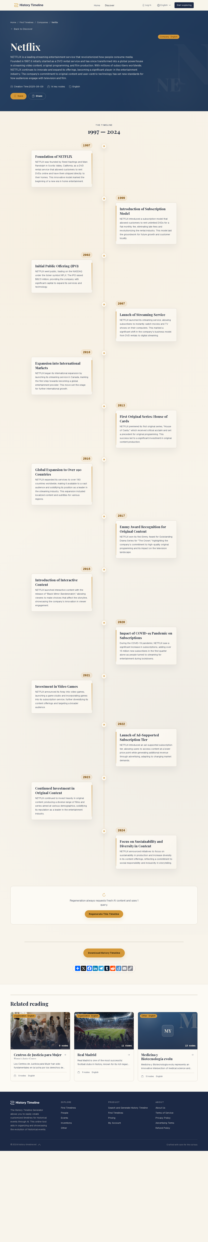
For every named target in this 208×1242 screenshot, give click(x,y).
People (64, 1112)
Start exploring (184, 5)
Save (20, 96)
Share (39, 96)
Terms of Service (164, 1112)
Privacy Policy (163, 1117)
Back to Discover (23, 28)
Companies (42, 22)
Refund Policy (163, 1127)
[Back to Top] (39, 1144)
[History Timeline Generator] (28, 5)
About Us (160, 1107)
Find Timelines (26, 22)
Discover (109, 5)
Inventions (66, 1122)
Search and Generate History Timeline (128, 1107)
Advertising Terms (165, 1122)
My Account (114, 1122)
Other (64, 1127)
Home (97, 5)
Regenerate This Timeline (104, 914)
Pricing (111, 1117)
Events (64, 1117)
